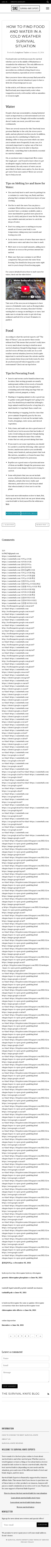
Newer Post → (42, 525)
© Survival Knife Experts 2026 (19, 1540)
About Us (6, 1439)
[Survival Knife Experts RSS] (48, 1394)
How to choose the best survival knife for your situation (25, 1493)
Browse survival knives (25, 1507)
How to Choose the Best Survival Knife (20, 1435)
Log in (4, 2)
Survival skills (30, 513)
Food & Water (14, 513)
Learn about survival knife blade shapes (25, 1502)
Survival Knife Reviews (12, 1443)
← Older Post (8, 525)
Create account (18, 2)
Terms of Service (41, 1540)
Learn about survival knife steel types (25, 1498)
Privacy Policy (27, 1542)
